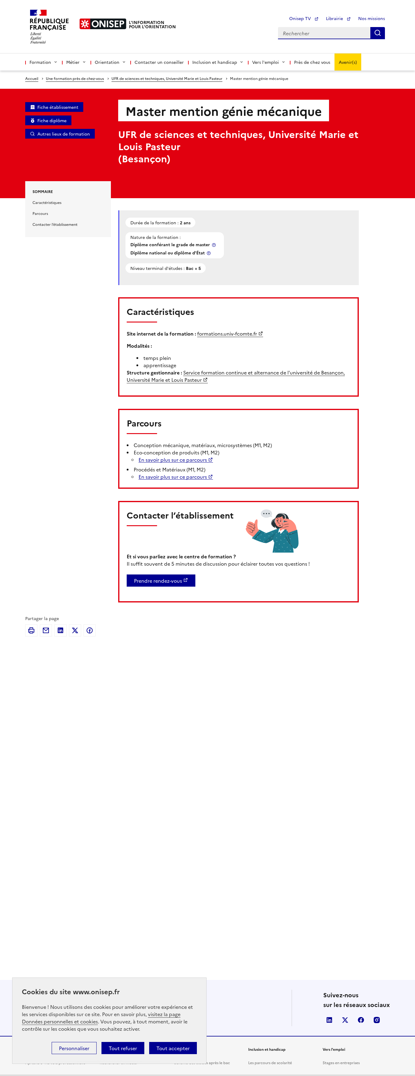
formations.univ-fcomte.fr (227, 333)
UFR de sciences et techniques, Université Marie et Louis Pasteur (166, 78)
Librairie (335, 18)
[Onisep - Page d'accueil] (103, 24)
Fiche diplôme (52, 120)
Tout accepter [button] (173, 1048)
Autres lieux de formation (63, 134)
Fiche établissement (57, 107)
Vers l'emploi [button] (265, 62)
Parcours (40, 213)
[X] (75, 630)
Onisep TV (300, 18)
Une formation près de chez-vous (75, 78)
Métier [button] (73, 62)
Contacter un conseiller (159, 62)
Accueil (31, 78)
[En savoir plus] (214, 245)
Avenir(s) (348, 62)
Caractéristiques (47, 202)
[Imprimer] (31, 630)
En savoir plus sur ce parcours (173, 459)
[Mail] (46, 630)
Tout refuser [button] (123, 1048)
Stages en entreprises (341, 1062)
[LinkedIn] (60, 630)
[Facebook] (90, 630)
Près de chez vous (312, 62)
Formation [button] (40, 62)
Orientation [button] (107, 62)
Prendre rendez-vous (158, 580)
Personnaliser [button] (74, 1048)
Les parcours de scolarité (270, 1062)
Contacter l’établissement (55, 224)
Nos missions (371, 18)
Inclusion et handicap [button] (214, 62)
